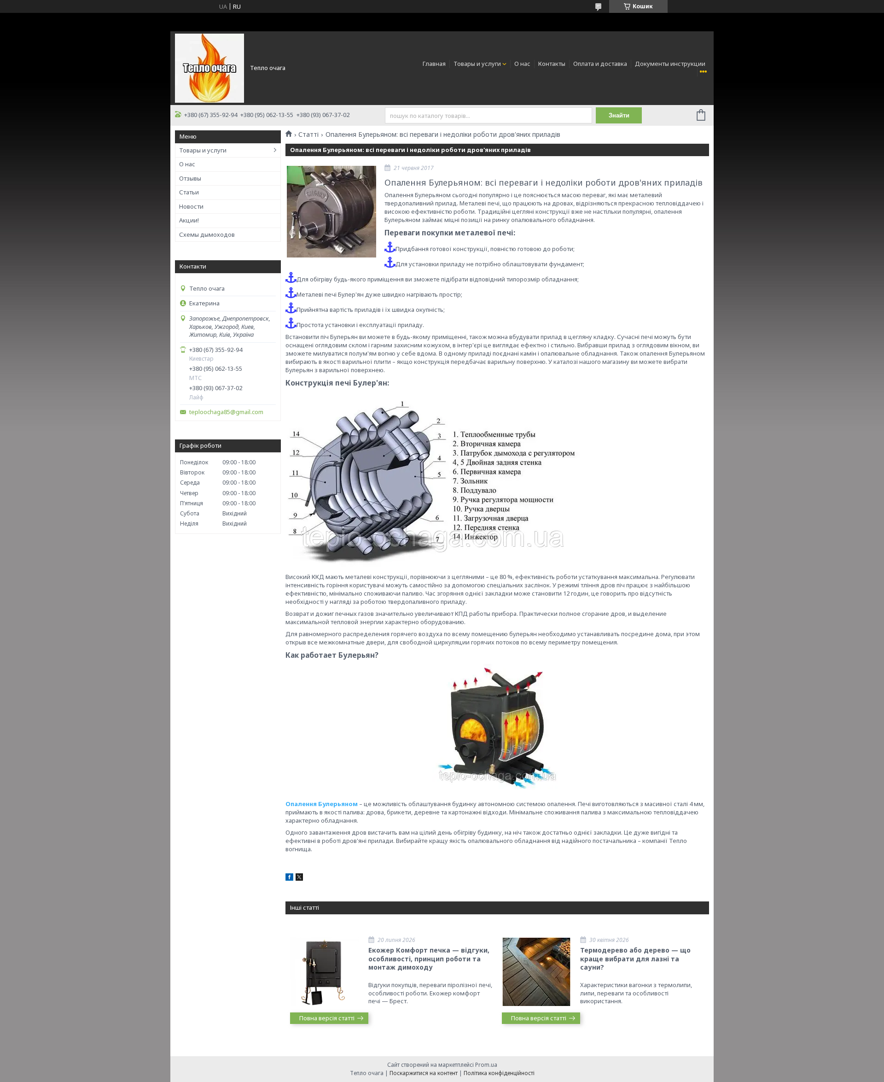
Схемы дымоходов (207, 234)
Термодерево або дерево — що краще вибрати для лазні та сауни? (635, 959)
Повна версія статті (327, 1018)
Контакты (551, 63)
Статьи (189, 192)
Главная (434, 63)
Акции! (189, 220)
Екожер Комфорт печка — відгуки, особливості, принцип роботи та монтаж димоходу (428, 959)
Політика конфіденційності (499, 1073)
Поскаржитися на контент (424, 1073)
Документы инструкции (670, 63)
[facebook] (289, 878)
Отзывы (190, 178)
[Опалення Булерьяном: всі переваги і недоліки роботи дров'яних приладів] (331, 211)
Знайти (619, 115)
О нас (522, 63)
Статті (308, 134)
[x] (299, 878)
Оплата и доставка (600, 63)
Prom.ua (486, 1065)
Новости (191, 206)
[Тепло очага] (209, 67)
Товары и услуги (477, 63)
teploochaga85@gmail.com (226, 412)
